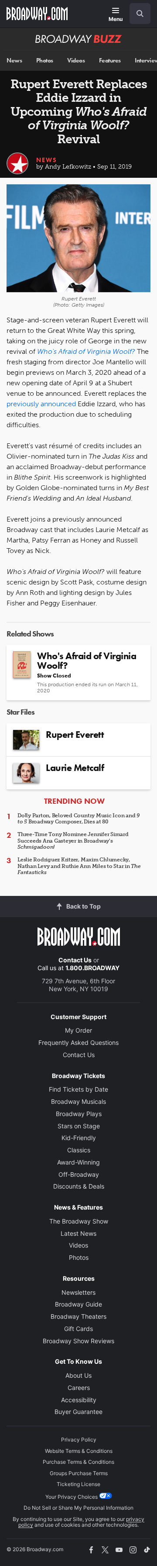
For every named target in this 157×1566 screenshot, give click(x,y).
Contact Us (75, 960)
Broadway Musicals (78, 1101)
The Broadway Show (78, 1221)
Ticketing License (78, 1484)
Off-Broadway (78, 1174)
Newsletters (78, 1292)
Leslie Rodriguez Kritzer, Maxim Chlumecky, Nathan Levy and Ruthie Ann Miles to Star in (79, 866)
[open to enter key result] (140, 13)
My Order (78, 1030)
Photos (44, 60)
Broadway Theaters (78, 1316)
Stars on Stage (79, 1126)
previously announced (41, 404)
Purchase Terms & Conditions (78, 1462)
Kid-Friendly (78, 1137)
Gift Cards (78, 1328)
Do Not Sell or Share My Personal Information (78, 1507)
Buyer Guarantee (78, 1411)
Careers (79, 1387)
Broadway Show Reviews (78, 1341)
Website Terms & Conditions (79, 1451)
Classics (78, 1150)
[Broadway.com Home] (37, 13)
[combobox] (136, 13)
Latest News (78, 1233)
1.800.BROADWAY (92, 967)
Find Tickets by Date (78, 1089)
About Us (78, 1375)
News (14, 60)
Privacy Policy (78, 1439)
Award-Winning (78, 1162)
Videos (76, 60)
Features (110, 60)
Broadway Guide (78, 1304)
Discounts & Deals (78, 1186)
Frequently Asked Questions (78, 1042)
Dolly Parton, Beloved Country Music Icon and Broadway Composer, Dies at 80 (78, 818)
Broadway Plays (79, 1113)
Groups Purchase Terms (79, 1473)
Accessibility (78, 1400)
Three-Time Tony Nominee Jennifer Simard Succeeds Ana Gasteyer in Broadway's (73, 840)
